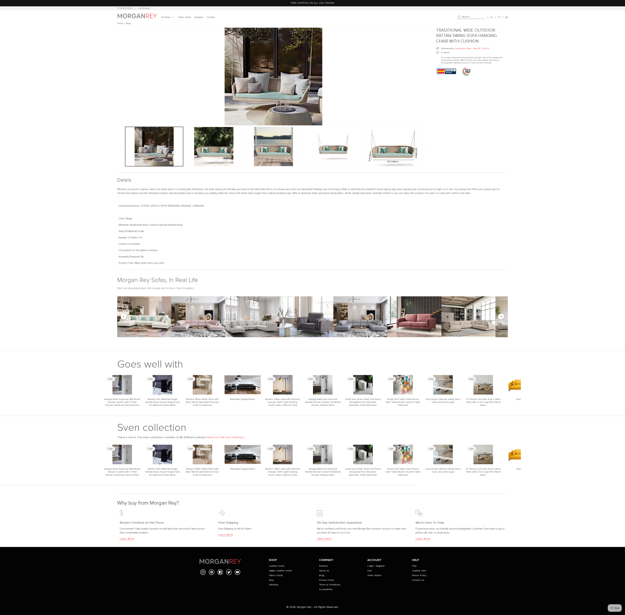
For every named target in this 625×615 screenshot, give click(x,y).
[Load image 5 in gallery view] (393, 146)
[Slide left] (120, 146)
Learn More (127, 538)
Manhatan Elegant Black (242, 399)
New (271, 580)
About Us (324, 570)
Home (120, 23)
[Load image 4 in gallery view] (333, 146)
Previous (123, 316)
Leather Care (419, 570)
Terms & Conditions (329, 584)
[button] (168, 17)
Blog (321, 575)
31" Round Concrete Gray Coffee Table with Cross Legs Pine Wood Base (483, 402)
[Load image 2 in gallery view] (214, 146)
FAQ (414, 566)
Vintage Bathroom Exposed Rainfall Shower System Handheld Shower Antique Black (322, 402)
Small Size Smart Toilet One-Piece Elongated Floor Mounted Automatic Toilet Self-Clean (363, 402)
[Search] (459, 16)
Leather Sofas (277, 566)
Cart (369, 570)
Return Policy (419, 575)
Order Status (374, 575)
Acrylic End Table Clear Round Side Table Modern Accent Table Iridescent (403, 402)
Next (501, 316)
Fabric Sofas (276, 575)
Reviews (323, 566)
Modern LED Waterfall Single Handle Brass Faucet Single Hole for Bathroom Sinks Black (162, 402)
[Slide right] (426, 146)
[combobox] (471, 17)
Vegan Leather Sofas (280, 570)
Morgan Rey (304, 606)
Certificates (144, 8)
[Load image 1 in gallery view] (154, 146)
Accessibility (325, 589)
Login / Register (376, 566)
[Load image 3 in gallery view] (273, 146)
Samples (273, 584)
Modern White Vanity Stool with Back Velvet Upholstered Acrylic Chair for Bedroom (202, 402)
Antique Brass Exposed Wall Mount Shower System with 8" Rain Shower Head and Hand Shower (122, 402)
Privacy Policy (326, 580)
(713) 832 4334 (125, 8)
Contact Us (418, 580)
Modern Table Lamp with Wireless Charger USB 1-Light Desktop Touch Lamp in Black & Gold (282, 402)
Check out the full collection (225, 437)
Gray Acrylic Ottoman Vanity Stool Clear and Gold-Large (443, 400)
